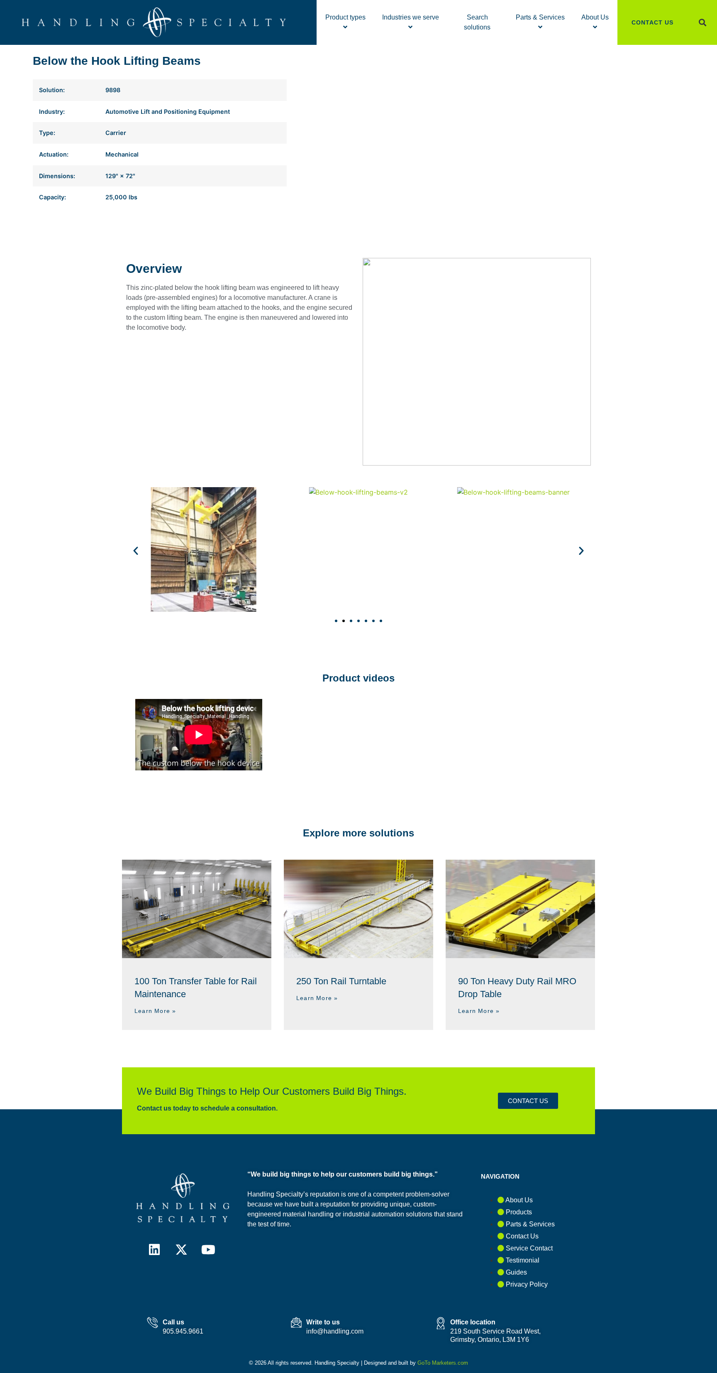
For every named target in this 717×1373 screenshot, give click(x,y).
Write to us (323, 1322)
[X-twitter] (181, 1249)
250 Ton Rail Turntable (341, 981)
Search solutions (477, 22)
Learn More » (155, 1011)
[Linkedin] (154, 1249)
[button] (702, 22)
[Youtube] (208, 1249)
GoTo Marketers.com (442, 1363)
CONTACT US (652, 22)
